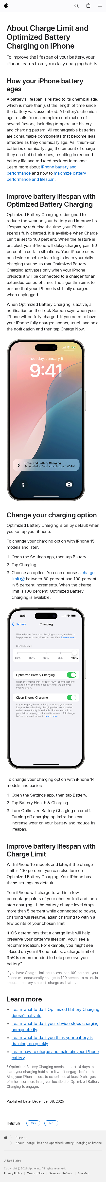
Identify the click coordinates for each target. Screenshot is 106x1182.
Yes (33, 1123)
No (51, 1123)
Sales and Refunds (61, 1173)
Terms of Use (35, 1173)
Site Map (83, 1173)
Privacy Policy (13, 1173)
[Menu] (100, 6)
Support (21, 1137)
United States (12, 1160)
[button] (76, 6)
